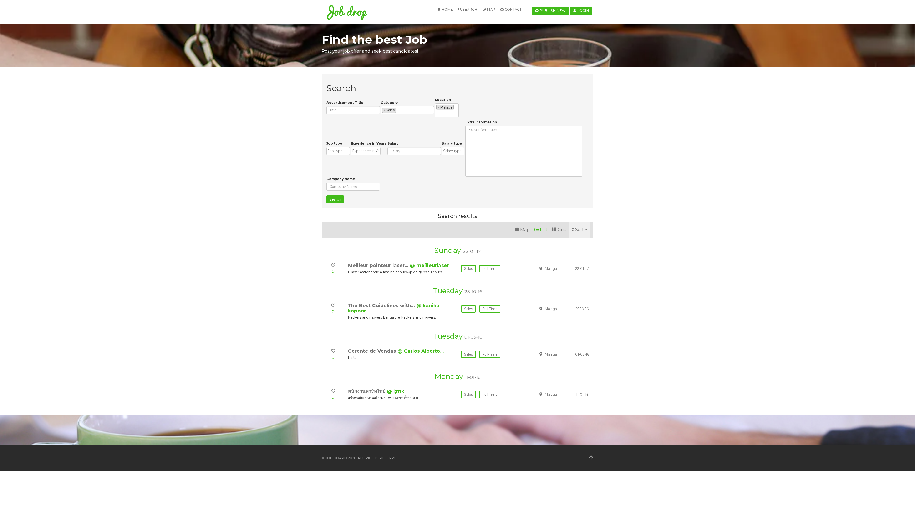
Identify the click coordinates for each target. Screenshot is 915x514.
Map (490, 9)
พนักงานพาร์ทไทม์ (367, 391)
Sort (580, 229)
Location (443, 100)
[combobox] (407, 110)
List (543, 229)
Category (389, 102)
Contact (512, 9)
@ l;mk (395, 391)
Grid (562, 229)
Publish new (552, 11)
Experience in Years (368, 143)
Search (469, 9)
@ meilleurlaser (429, 265)
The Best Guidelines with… (382, 305)
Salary (392, 143)
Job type (334, 143)
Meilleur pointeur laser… (379, 265)
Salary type (452, 143)
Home (447, 9)
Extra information (481, 122)
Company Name (340, 179)
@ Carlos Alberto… (420, 351)
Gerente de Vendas (372, 351)
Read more (559, 268)
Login (582, 11)
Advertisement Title (344, 102)
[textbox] (398, 110)
